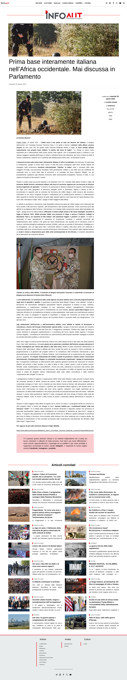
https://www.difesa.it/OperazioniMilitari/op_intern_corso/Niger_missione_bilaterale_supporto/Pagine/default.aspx (55, 430)
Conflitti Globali (111, 102)
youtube (52, 448)
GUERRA (79, 3)
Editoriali (93, 597)
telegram (59, 446)
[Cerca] (124, 3)
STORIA (88, 3)
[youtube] (120, 3)
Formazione (42, 655)
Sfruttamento (42, 648)
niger (110, 119)
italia (110, 116)
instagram (43, 448)
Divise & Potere (43, 653)
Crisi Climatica (42, 662)
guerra (110, 112)
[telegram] (106, 3)
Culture (92, 561)
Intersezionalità (42, 660)
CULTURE (48, 3)
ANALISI (57, 3)
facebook (34, 448)
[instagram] (110, 3)
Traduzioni (41, 664)
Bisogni (41, 646)
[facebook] (113, 3)
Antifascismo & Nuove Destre (46, 657)
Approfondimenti (68, 644)
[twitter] (117, 3)
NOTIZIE (39, 3)
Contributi (93, 543)
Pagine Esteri (21, 142)
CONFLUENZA (68, 3)
